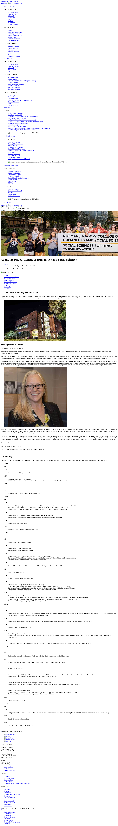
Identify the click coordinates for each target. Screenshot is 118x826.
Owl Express (12, 14)
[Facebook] (60, 735)
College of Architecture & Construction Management (23, 116)
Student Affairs (12, 145)
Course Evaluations (13, 24)
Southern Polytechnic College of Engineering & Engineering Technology (29, 128)
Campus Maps (8, 767)
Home (6, 275)
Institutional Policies (14, 173)
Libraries (7, 789)
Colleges (6, 107)
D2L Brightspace (13, 12)
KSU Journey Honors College (17, 126)
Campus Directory (13, 40)
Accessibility (8, 806)
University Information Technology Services (21, 100)
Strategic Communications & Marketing (19, 159)
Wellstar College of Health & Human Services (21, 130)
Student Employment (14, 39)
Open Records (8, 820)
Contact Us (7, 287)
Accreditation (8, 813)
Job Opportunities (9, 797)
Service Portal (12, 37)
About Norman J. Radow (11, 277)
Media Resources (9, 770)
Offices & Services (9, 136)
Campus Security (9, 801)
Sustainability (8, 804)
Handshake (11, 22)
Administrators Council (15, 191)
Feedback (7, 818)
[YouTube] (60, 741)
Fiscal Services (12, 152)
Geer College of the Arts (15, 115)
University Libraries (14, 34)
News (6, 285)
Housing (6, 791)
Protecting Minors (13, 179)
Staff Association (9, 280)
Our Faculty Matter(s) (10, 282)
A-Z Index (7, 202)
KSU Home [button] (4, 3)
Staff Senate (11, 192)
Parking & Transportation (15, 32)
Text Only (7, 823)
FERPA (10, 183)
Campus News (8, 780)
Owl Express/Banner (14, 66)
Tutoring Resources (13, 46)
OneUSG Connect (13, 105)
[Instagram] (60, 740)
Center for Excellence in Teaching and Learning (22, 81)
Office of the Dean (9, 278)
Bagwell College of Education (17, 118)
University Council (13, 189)
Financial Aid (12, 55)
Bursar (10, 53)
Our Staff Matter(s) (9, 283)
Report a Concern (9, 817)
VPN (9, 71)
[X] (60, 736)
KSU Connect (12, 69)
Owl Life (10, 21)
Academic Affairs (13, 77)
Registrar (7, 796)
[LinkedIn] (60, 738)
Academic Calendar (10, 778)
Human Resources (13, 97)
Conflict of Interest (13, 176)
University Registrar (14, 56)
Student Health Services (15, 35)
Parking (6, 768)
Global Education (9, 802)
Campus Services (13, 98)
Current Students (9, 6)
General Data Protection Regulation (18, 178)
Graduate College (13, 125)
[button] (14, 207)
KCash (10, 19)
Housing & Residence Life (16, 147)
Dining (10, 30)
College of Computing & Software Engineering (22, 120)
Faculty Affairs (12, 79)
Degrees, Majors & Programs (12, 794)
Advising (10, 50)
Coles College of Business (15, 113)
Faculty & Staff (8, 58)
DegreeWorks (12, 17)
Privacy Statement (9, 812)
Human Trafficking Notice (12, 822)
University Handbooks (14, 171)
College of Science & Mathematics (18, 123)
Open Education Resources (16, 84)
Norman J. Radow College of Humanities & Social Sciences (25, 121)
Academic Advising (14, 155)
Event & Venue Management (16, 149)
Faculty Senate (12, 194)
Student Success (13, 48)
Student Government (14, 196)
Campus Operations (14, 157)
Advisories (7, 815)
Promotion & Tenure (14, 87)
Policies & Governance (11, 165)
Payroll (10, 103)
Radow (6, 264)
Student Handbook (13, 51)
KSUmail (11, 16)
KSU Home (4, 205)
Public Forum (12, 181)
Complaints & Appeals (14, 174)
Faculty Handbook (13, 85)
